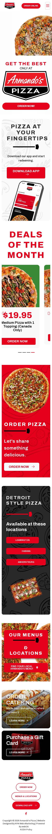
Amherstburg (26, 562)
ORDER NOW (26, 787)
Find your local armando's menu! (21, 667)
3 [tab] (28, 352)
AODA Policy (26, 830)
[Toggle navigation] (47, 6)
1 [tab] (19, 352)
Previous (3, 309)
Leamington (22, 540)
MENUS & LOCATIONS (26, 796)
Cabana (26, 551)
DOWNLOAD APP (26, 171)
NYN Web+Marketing (25, 824)
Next (49, 309)
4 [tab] (32, 352)
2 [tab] (23, 352)
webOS (25, 827)
